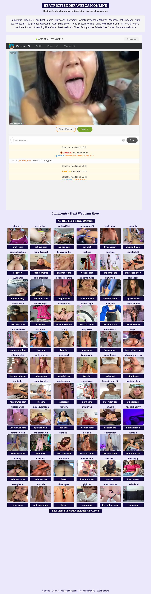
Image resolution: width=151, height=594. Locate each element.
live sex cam (64, 246)
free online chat (133, 350)
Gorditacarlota (41, 277)
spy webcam (133, 298)
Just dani (87, 432)
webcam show (110, 298)
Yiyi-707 (87, 484)
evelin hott (40, 226)
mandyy (64, 406)
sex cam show (18, 324)
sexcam (110, 479)
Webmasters (103, 590)
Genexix (133, 432)
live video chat (133, 324)
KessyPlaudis (64, 251)
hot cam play (17, 298)
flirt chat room (133, 427)
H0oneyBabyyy (133, 406)
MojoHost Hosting (69, 590)
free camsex (133, 479)
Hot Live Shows (23, 27)
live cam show (110, 453)
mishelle (133, 226)
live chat (87, 375)
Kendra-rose (18, 303)
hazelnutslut (64, 303)
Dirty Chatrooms (130, 23)
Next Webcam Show (85, 213)
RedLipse (87, 251)
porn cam (87, 401)
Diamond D (110, 277)
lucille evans (87, 458)
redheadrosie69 (18, 355)
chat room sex (133, 453)
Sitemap (46, 590)
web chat (110, 375)
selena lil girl (87, 303)
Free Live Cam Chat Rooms (38, 20)
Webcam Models (87, 590)
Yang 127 (64, 432)
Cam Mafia (16, 20)
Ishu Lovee (18, 226)
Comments (60, 213)
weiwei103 (110, 458)
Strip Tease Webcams (39, 23)
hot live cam (41, 246)
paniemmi (64, 355)
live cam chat (110, 272)
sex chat (64, 427)
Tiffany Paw (63, 484)
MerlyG (17, 458)
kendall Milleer (17, 329)
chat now (40, 453)
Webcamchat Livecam (121, 20)
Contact (55, 590)
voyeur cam (87, 272)
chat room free (40, 272)
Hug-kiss (110, 251)
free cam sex (110, 350)
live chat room (110, 324)
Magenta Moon (87, 277)
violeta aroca (17, 406)
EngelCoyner (87, 380)
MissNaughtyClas (133, 355)
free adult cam (41, 298)
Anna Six (41, 484)
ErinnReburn (110, 329)
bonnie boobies (18, 251)
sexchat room (64, 272)
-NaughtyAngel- (41, 251)
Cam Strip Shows (61, 23)
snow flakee (110, 355)
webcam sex (41, 375)
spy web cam (40, 427)
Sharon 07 (41, 329)
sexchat (87, 246)
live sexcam (110, 246)
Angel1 (133, 329)
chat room (18, 246)
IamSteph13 (133, 251)
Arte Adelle (133, 277)
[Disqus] (75, 551)
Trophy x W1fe (41, 355)
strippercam (64, 298)
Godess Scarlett (64, 277)
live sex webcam (17, 375)
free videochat (87, 427)
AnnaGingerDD (41, 432)
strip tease (133, 375)
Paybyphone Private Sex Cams (97, 27)
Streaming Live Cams (44, 27)
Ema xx (110, 406)
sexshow (17, 272)
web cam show (40, 505)
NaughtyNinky (41, 380)
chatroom (87, 350)
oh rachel (64, 458)
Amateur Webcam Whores (93, 20)
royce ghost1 (133, 303)
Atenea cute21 (87, 226)
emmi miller (110, 432)
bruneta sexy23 (110, 380)
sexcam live (110, 427)
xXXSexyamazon (41, 406)
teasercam (64, 401)
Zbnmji (64, 329)
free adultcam (87, 479)
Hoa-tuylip (133, 458)
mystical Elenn (133, 380)
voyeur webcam (64, 324)
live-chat (64, 350)
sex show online (17, 350)
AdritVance (110, 226)
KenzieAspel (87, 355)
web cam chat (64, 453)
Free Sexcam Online (83, 23)
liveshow (40, 324)
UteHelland (133, 484)
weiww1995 (64, 226)
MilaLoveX (87, 406)
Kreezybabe (17, 484)
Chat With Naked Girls (107, 23)
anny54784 (87, 329)
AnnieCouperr (64, 380)
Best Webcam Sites (68, 27)
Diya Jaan (110, 303)
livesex (64, 479)
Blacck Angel (40, 303)
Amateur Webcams (126, 27)
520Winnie (18, 277)
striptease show (133, 272)
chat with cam (133, 246)
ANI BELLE (17, 380)
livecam (41, 350)
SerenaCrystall (18, 432)
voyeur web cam (18, 401)
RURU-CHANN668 (110, 484)
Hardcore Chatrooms (66, 20)
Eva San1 (40, 458)
